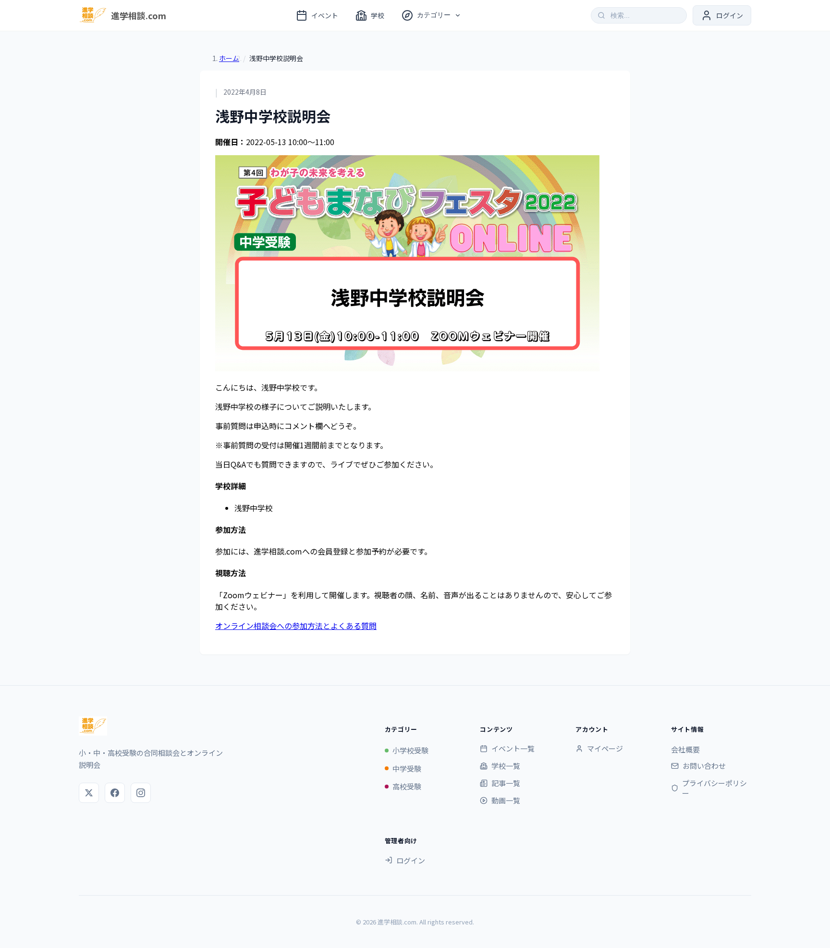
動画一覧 (505, 800)
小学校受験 (410, 750)
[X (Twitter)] (89, 793)
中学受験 (406, 768)
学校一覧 (505, 766)
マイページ (605, 748)
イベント (324, 15)
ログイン (410, 860)
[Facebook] (115, 793)
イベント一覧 (513, 748)
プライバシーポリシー (714, 788)
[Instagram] (141, 793)
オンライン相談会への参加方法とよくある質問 (296, 625)
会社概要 (685, 749)
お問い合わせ (704, 766)
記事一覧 (505, 783)
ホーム (229, 58)
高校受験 (406, 786)
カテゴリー (434, 15)
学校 (377, 15)
